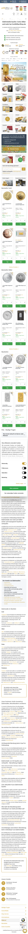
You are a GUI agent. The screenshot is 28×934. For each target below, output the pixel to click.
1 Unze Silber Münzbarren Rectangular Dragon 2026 (7, 406)
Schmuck (8, 737)
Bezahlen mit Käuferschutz (24, 2)
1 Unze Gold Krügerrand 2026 (7, 242)
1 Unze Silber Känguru (8, 714)
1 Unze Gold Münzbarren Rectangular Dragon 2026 (21, 406)
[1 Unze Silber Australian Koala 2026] (7, 359)
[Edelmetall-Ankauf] (21, 118)
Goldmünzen (9, 572)
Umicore (21, 723)
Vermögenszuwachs (9, 585)
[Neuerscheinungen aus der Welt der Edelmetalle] (7, 158)
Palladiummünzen (11, 718)
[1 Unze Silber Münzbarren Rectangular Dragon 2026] (7, 397)
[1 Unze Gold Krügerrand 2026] (7, 233)
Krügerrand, (18, 171)
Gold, (14, 171)
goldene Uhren (18, 737)
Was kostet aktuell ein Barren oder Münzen (13, 434)
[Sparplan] (21, 128)
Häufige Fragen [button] (5, 907)
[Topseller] (7, 97)
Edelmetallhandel (15, 538)
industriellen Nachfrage (10, 638)
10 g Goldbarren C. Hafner (19, 242)
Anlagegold (4, 614)
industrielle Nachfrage (9, 562)
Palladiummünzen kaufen (19, 682)
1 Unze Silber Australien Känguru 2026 (7, 324)
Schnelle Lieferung (5, 2)
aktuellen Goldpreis (13, 800)
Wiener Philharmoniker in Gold (10, 713)
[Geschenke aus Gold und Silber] (21, 97)
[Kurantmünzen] (21, 107)
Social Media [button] (4, 910)
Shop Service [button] (5, 914)
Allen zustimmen (14, 488)
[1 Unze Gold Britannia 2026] (7, 196)
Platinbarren (16, 663)
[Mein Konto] (21, 13)
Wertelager (9, 865)
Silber (12, 30)
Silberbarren (4, 573)
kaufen (10, 772)
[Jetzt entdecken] (14, 71)
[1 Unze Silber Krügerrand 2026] (7, 278)
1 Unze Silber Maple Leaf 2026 (21, 286)
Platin (15, 30)
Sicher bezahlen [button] (5, 926)
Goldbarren (15, 572)
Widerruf (3, 920)
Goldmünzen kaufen (12, 529)
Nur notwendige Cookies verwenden (14, 493)
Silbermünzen (22, 572)
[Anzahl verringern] (3, 220)
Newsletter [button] (4, 923)
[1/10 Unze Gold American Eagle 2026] (21, 196)
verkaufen (18, 772)
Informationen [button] (5, 917)
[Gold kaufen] (7, 87)
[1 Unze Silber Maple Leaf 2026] (21, 278)
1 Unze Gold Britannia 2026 (6, 204)
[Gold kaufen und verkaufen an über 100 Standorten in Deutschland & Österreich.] (14, 143)
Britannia (19, 711)
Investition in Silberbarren (7, 641)
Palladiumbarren (7, 682)
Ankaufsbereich (9, 740)
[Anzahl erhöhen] (11, 220)
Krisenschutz (7, 582)
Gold (9, 30)
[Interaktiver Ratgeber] (21, 158)
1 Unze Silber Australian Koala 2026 (7, 368)
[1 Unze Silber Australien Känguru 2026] (7, 315)
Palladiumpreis (10, 675)
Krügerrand (12, 711)
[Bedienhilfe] (13, 13)
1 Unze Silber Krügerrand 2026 (7, 286)
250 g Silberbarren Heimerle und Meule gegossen (20, 324)
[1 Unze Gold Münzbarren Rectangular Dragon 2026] (21, 397)
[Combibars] (7, 107)
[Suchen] (18, 13)
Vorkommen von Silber (12, 640)
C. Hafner (16, 723)
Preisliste (11, 797)
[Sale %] (7, 118)
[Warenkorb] (25, 13)
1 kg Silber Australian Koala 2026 (20, 368)
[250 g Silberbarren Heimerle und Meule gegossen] (21, 315)
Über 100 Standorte (14, 2)
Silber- (17, 719)
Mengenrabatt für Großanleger (10, 497)
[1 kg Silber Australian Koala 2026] (21, 359)
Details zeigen (19, 483)
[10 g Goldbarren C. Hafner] (21, 233)
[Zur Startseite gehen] (7, 8)
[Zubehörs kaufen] (7, 128)
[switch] (23, 927)
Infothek (9, 692)
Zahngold (12, 737)
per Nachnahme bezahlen (13, 819)
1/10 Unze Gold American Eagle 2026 (20, 204)
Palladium (19, 30)
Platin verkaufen (13, 662)
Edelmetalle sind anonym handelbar (12, 597)
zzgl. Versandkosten (5, 213)
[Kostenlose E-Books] (21, 181)
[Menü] (26, 918)
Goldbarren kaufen (8, 531)
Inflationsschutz (6, 173)
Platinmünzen (6, 665)
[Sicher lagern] (7, 181)
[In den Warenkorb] (7, 224)
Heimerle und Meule (6, 724)
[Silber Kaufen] (21, 87)
